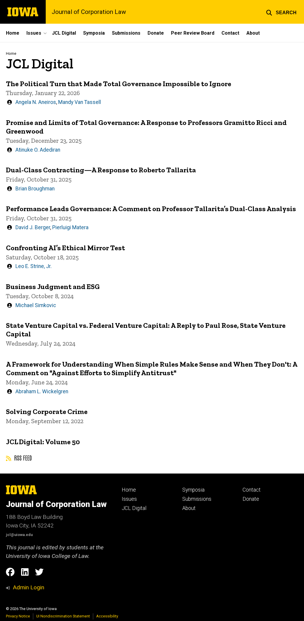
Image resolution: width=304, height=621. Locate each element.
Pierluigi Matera (70, 227)
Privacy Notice (18, 616)
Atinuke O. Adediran (37, 150)
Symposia (94, 33)
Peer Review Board (192, 33)
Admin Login (28, 587)
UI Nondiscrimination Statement (63, 616)
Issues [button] (33, 33)
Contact (230, 33)
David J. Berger (32, 227)
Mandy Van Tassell (79, 102)
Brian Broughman (35, 189)
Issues (129, 499)
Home (12, 33)
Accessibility (107, 616)
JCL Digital (64, 33)
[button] (281, 12)
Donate (156, 33)
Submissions (126, 33)
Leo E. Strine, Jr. (33, 266)
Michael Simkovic (35, 305)
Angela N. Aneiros (35, 102)
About (253, 33)
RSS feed (22, 457)
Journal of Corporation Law (89, 12)
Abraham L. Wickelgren (41, 391)
